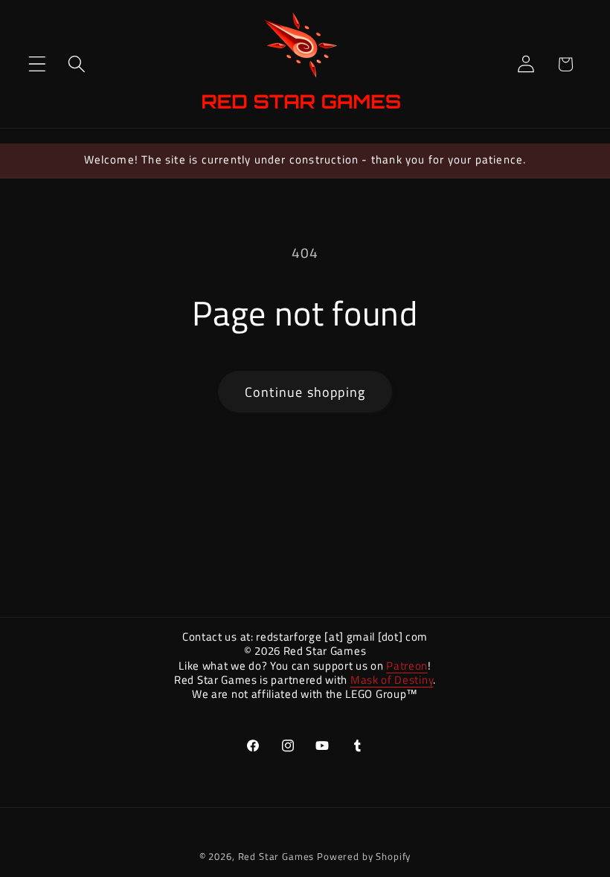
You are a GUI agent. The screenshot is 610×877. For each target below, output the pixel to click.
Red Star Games (276, 856)
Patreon (407, 665)
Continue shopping (305, 392)
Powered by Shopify (364, 856)
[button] (37, 64)
